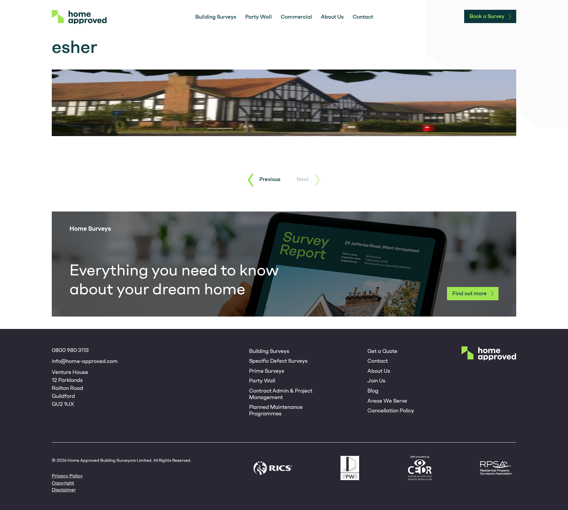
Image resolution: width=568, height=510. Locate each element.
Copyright (63, 483)
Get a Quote (382, 351)
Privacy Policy (67, 476)
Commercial (296, 17)
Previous (269, 179)
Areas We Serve (387, 401)
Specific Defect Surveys (278, 361)
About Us (332, 17)
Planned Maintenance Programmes (276, 410)
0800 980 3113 (70, 350)
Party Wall (258, 17)
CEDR (420, 468)
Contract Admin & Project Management (280, 394)
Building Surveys (215, 17)
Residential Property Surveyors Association (496, 468)
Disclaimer (64, 490)
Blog (372, 391)
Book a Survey (486, 16)
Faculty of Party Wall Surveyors (350, 468)
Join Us (376, 380)
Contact (363, 17)
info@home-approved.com (85, 361)
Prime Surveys (266, 371)
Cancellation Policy (390, 410)
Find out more (469, 293)
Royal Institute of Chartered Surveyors (273, 468)
